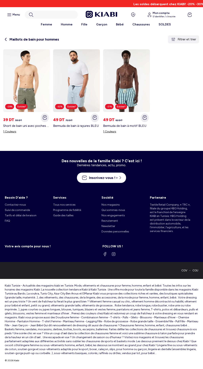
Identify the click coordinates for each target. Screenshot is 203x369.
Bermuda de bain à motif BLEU (124, 126)
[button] (51, 15)
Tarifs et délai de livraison (20, 215)
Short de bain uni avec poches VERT (26, 126)
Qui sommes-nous (113, 210)
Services (59, 197)
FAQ (7, 220)
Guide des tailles (63, 215)
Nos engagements (113, 215)
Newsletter (108, 226)
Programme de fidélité (67, 210)
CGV (184, 270)
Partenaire (158, 197)
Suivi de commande (17, 210)
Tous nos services (64, 204)
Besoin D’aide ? (16, 197)
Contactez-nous (15, 204)
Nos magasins (111, 204)
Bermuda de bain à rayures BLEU (76, 126)
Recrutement (110, 220)
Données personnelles (115, 231)
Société (107, 197)
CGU (195, 270)
